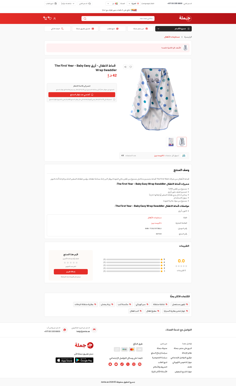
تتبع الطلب (49, 3)
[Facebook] (140, 364)
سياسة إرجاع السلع (159, 353)
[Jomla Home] (185, 18)
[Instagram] (134, 364)
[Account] (54, 18)
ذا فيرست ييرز (156, 223)
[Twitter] (128, 364)
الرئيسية (188, 37)
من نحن (163, 343)
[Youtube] (116, 364)
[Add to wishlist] (131, 67)
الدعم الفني (83, 3)
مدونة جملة (162, 348)
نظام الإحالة (187, 353)
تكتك (189, 367)
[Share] (125, 67)
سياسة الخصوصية (159, 357)
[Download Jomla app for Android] (84, 360)
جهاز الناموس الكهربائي (182, 362)
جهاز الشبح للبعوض (183, 371)
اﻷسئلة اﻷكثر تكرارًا (159, 371)
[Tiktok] (122, 364)
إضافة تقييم (70, 271)
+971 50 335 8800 (174, 3)
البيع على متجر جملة (183, 348)
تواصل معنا (187, 343)
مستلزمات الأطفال (155, 217)
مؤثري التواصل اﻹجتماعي (181, 357)
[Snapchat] (110, 364)
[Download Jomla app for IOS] (65, 360)
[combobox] (134, 4)
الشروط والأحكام (160, 367)
